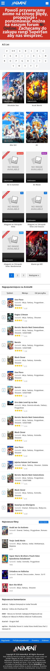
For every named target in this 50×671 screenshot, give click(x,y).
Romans (44, 530)
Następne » (34, 275)
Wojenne (12, 546)
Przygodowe (39, 303)
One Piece (19, 300)
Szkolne (45, 465)
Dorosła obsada (33, 405)
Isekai (31, 544)
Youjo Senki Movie (17, 541)
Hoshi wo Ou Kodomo (18, 527)
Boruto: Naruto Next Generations (29, 327)
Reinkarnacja (39, 544)
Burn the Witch (15, 585)
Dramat (25, 508)
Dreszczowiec (29, 574)
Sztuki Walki (27, 333)
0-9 (13, 51)
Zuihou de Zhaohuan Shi (18, 609)
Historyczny (33, 508)
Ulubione (45, 640)
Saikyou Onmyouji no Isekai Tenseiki (23, 604)
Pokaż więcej (44, 522)
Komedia (37, 360)
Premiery (35, 640)
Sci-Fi (43, 574)
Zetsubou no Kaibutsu (19, 571)
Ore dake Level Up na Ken (26, 402)
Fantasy (30, 303)
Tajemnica (18, 510)
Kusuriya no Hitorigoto (25, 505)
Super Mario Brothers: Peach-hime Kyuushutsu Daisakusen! (24, 557)
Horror (37, 574)
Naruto (18, 342)
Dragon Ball (14, 621)
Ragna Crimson (21, 315)
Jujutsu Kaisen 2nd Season (26, 462)
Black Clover (20, 357)
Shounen (18, 305)
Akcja (24, 303)
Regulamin (5, 640)
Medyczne (43, 508)
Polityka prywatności (21, 640)
